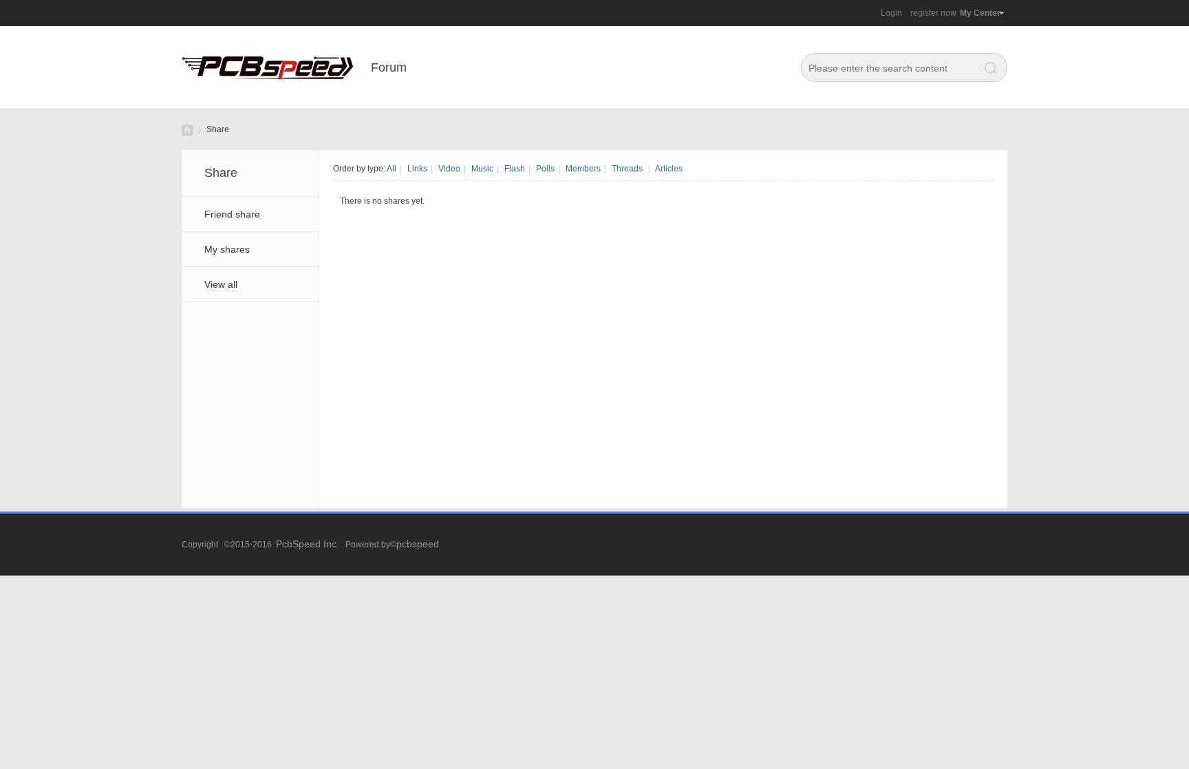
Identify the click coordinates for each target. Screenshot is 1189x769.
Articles (669, 168)
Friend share (232, 214)
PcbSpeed (187, 130)
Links (417, 168)
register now (933, 13)
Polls (545, 168)
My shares (227, 249)
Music (482, 168)
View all (220, 284)
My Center (980, 13)
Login (891, 13)
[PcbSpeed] (268, 106)
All (391, 168)
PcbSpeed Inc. (307, 543)
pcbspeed (417, 543)
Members (583, 168)
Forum (389, 67)
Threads (627, 168)
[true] (987, 68)
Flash (514, 168)
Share (217, 129)
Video (449, 168)
